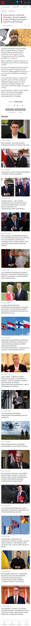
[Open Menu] (28, 2)
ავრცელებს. (14, 58)
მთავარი (4, 11)
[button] (6, 7)
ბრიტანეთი (12, 112)
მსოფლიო (12, 11)
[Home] (2, 2)
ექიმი (20, 112)
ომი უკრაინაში (20, 109)
